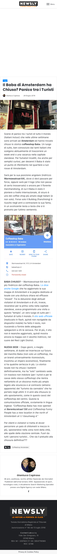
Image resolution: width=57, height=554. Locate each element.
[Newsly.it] (28, 4)
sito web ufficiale (43, 316)
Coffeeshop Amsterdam (20, 447)
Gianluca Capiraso (13, 96)
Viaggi (5, 80)
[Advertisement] (28, 42)
